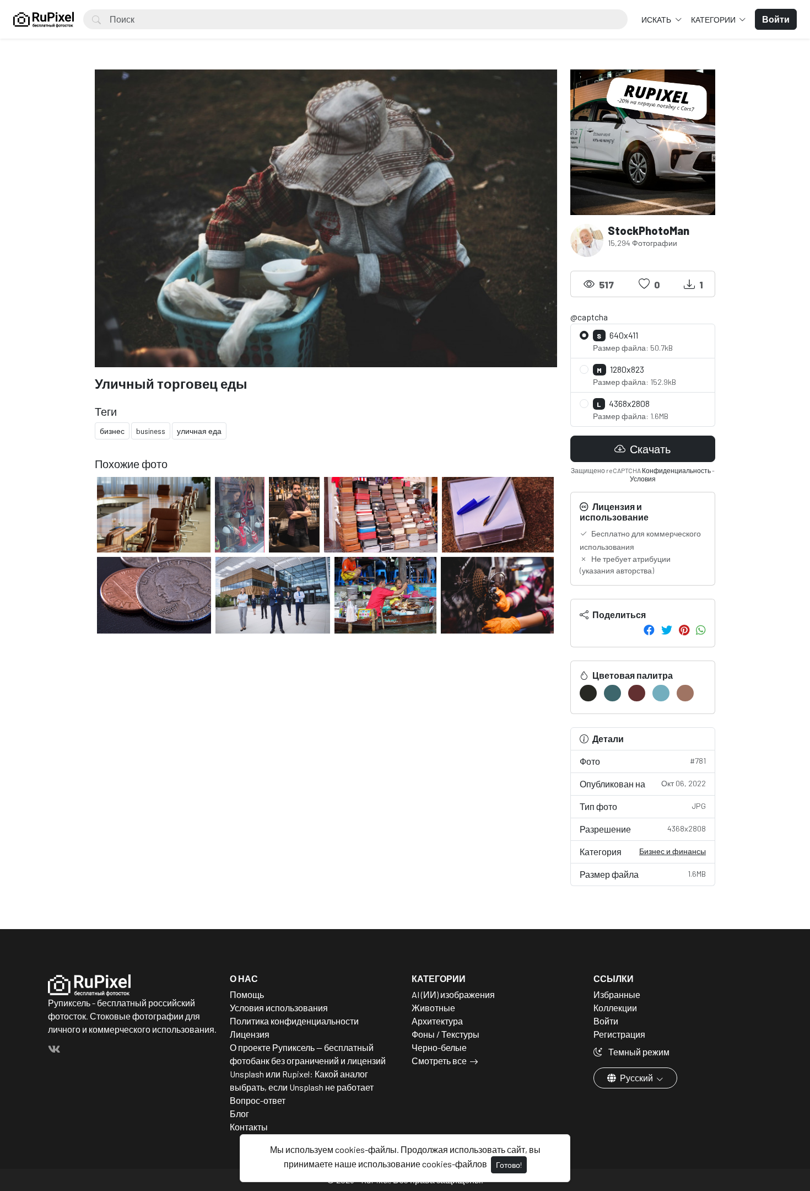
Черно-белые (439, 1047)
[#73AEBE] (660, 693)
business (150, 431)
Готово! (509, 1164)
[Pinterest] (684, 629)
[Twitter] (666, 629)
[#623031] (636, 693)
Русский (636, 1077)
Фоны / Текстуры (445, 1034)
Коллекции (615, 1007)
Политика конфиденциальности (294, 1021)
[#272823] (588, 693)
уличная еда (199, 431)
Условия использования (279, 1007)
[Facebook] (649, 629)
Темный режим (638, 1052)
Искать (657, 19)
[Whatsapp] (701, 629)
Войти (605, 1021)
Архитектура (437, 1021)
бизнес (112, 431)
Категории (714, 19)
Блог (239, 1113)
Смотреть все (439, 1060)
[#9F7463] (685, 693)
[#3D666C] (612, 693)
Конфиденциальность (676, 470)
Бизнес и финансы (672, 851)
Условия (643, 478)
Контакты (249, 1127)
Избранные (616, 994)
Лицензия (249, 1034)
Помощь (247, 994)
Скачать (649, 448)
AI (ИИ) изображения (453, 994)
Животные (433, 1007)
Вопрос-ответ (257, 1100)
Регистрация (619, 1034)
